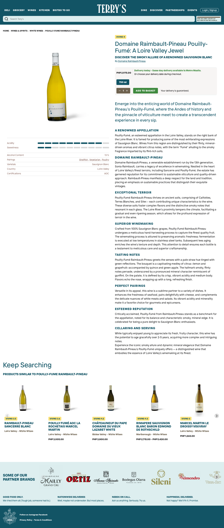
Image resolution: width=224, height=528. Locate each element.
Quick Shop (23, 449)
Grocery (19, 10)
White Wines (36, 31)
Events (192, 10)
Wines (32, 10)
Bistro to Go (61, 10)
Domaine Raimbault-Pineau (132, 61)
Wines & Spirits (19, 31)
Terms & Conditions (43, 520)
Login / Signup (209, 10)
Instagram (33, 515)
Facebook (43, 515)
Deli (7, 10)
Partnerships (175, 10)
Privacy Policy (26, 520)
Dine (144, 10)
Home (6, 31)
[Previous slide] (7, 416)
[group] (51, 477)
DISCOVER (156, 10)
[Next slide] (216, 416)
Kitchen (44, 10)
